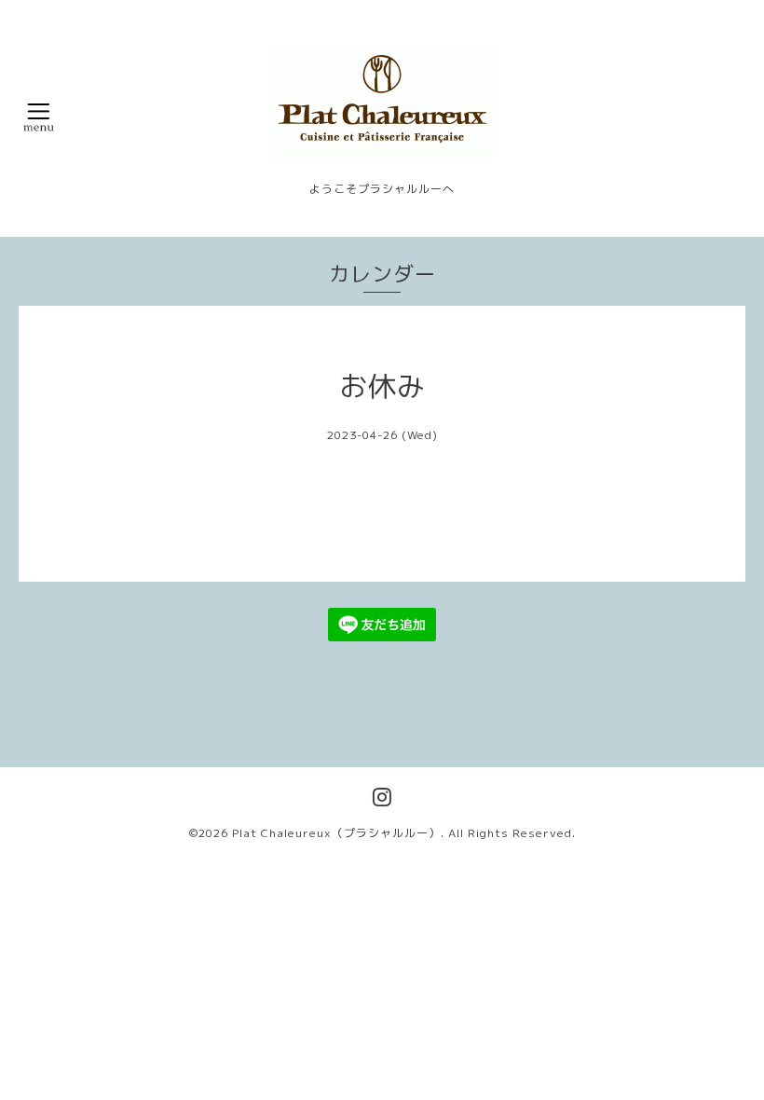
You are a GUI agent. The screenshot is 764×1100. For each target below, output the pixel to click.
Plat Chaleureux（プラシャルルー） (336, 833)
